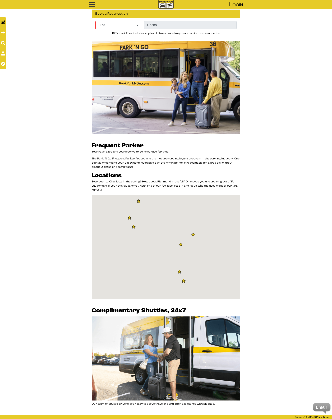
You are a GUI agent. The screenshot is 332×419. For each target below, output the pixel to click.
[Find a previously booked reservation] (3, 43)
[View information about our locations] (3, 64)
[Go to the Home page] (3, 22)
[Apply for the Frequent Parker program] (3, 53)
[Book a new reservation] (3, 32)
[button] (97, 4)
